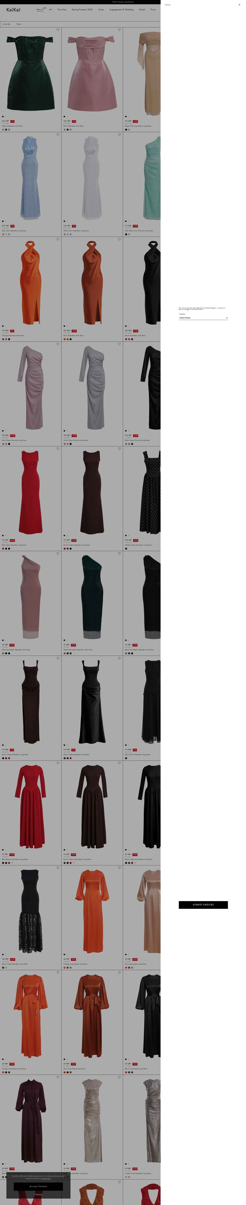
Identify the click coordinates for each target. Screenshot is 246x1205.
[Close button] (239, 5)
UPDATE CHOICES (203, 905)
